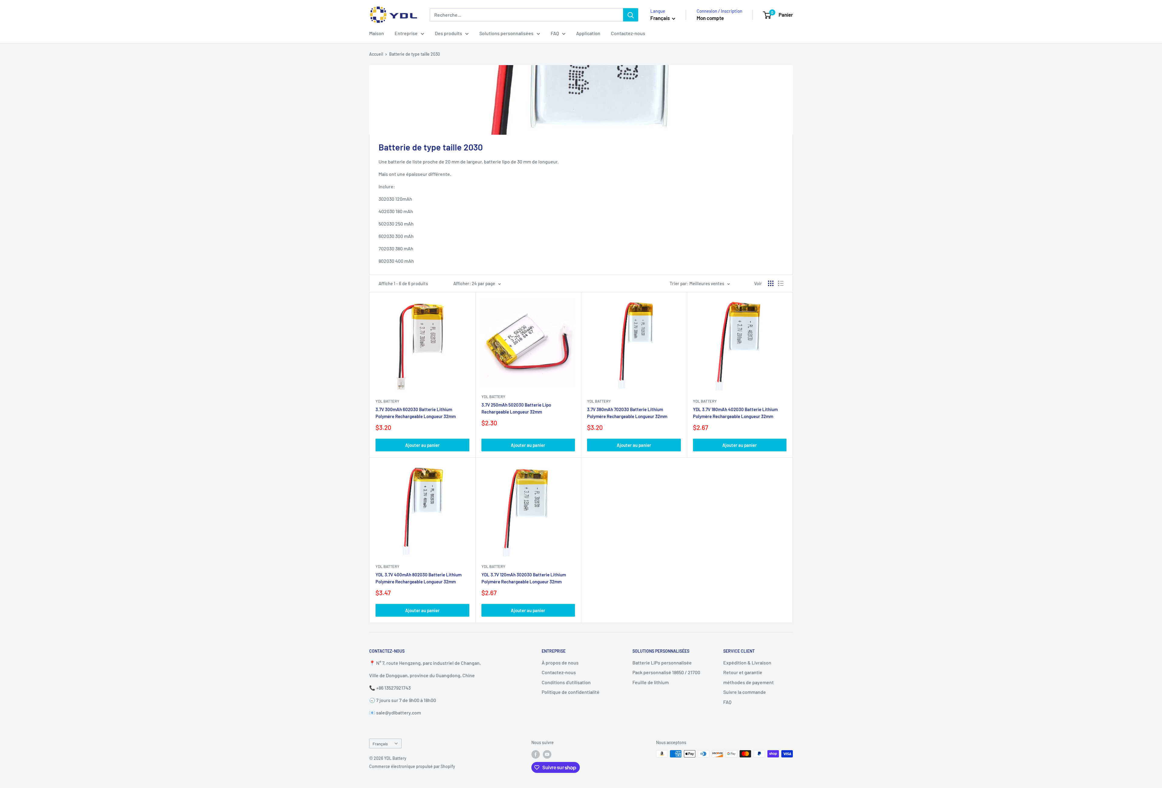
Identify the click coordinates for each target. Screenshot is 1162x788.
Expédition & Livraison (747, 662)
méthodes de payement (748, 682)
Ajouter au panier (422, 445)
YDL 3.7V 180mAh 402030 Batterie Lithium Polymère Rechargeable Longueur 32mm (735, 413)
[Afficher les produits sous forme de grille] (770, 283)
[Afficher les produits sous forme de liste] (780, 283)
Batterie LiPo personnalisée (662, 662)
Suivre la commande (744, 692)
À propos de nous (560, 662)
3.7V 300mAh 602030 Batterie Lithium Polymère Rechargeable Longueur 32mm (416, 413)
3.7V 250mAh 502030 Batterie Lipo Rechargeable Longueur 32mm (516, 408)
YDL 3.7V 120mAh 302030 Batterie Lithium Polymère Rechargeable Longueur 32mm (523, 578)
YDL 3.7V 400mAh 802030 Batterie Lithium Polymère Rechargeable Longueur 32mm (418, 578)
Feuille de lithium (650, 682)
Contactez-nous (628, 33)
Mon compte (710, 18)
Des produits (448, 33)
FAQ (555, 33)
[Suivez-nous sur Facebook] (535, 754)
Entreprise (406, 33)
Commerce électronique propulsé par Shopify (412, 766)
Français (380, 743)
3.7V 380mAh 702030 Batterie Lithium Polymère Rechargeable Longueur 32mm (627, 413)
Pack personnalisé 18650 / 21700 (666, 672)
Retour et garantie (742, 672)
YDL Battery (387, 401)
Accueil (376, 54)
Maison (376, 33)
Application (588, 33)
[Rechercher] (630, 14)
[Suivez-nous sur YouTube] (547, 754)
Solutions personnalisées (506, 33)
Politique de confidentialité (570, 692)
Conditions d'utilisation (566, 682)
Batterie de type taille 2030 (414, 54)
